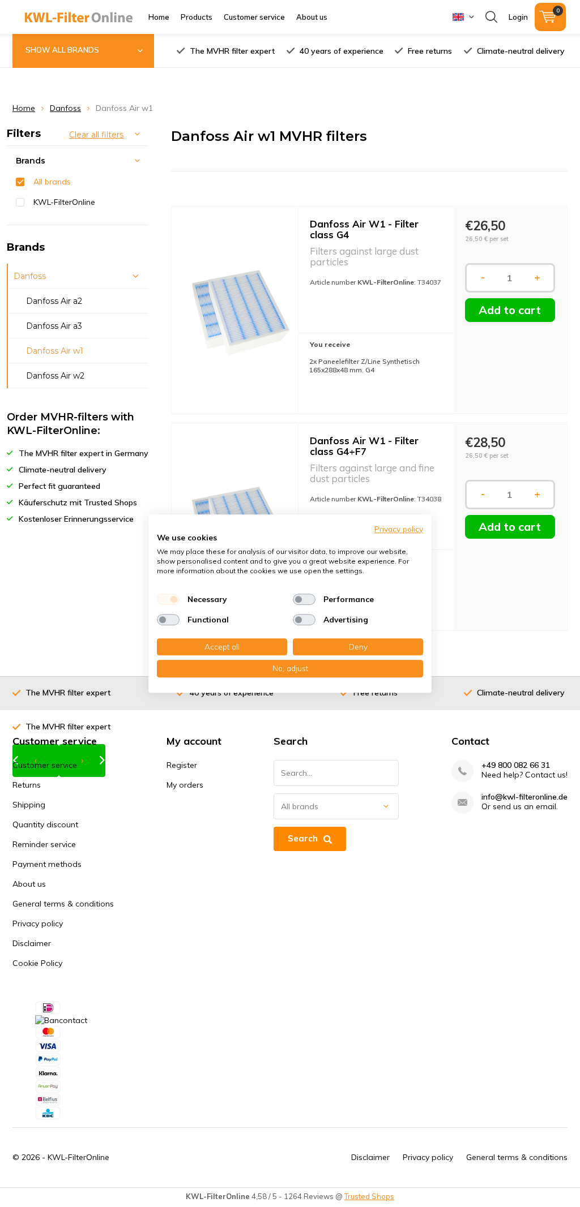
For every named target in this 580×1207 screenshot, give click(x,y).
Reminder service (44, 844)
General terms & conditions (63, 904)
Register (182, 765)
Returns (26, 785)
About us (311, 17)
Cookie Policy (37, 963)
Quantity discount (45, 824)
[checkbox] (168, 599)
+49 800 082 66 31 (515, 765)
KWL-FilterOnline (64, 202)
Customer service (254, 17)
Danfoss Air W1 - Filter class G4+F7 (364, 446)
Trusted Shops (369, 1196)
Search (303, 838)
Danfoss (65, 108)
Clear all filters (96, 135)
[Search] (491, 17)
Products (196, 17)
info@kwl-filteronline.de (524, 797)
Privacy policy (37, 923)
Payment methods (47, 864)
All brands (52, 182)
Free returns (430, 51)
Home (158, 17)
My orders (185, 785)
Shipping (28, 805)
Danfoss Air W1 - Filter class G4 (364, 229)
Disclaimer (31, 943)
